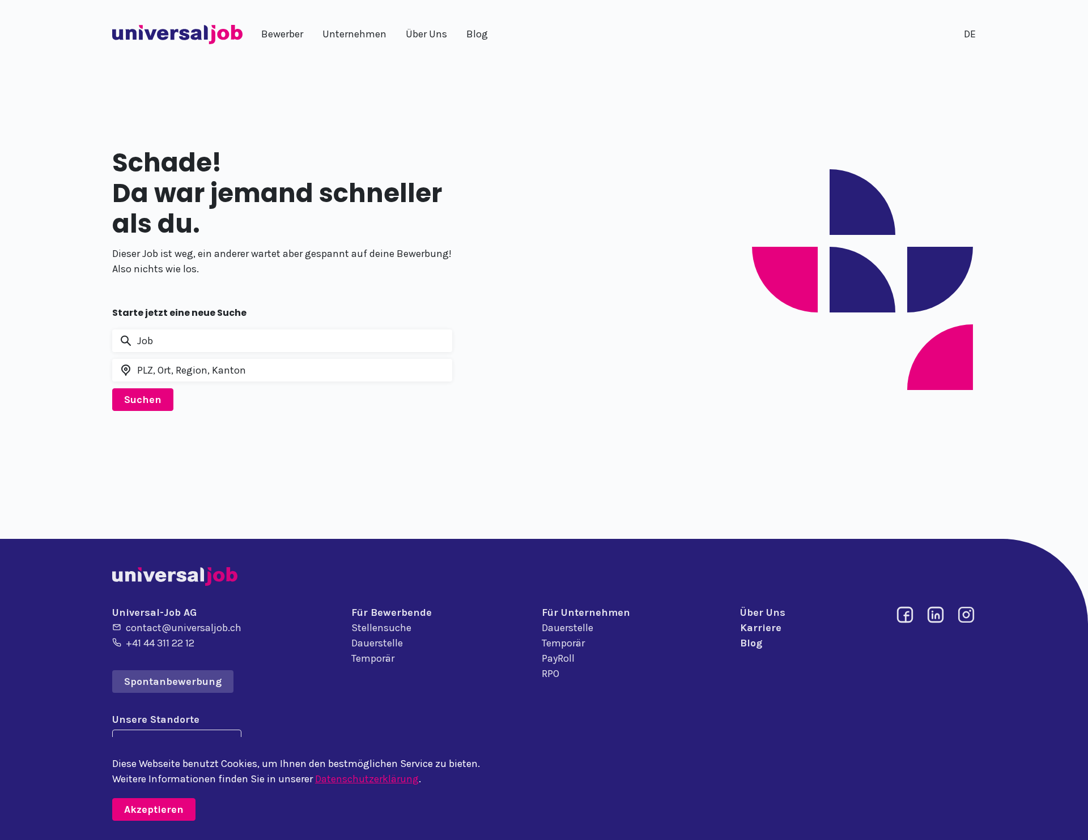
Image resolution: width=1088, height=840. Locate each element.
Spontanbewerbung (173, 681)
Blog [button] (477, 34)
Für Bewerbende (391, 612)
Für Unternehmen (586, 612)
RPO (550, 673)
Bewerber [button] (282, 34)
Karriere (760, 628)
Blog (751, 643)
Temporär (372, 658)
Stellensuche (381, 628)
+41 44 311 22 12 (160, 643)
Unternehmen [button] (354, 34)
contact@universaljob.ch (183, 628)
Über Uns (762, 612)
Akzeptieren (154, 809)
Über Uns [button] (426, 34)
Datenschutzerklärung (367, 779)
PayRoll (558, 658)
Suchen (143, 399)
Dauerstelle (377, 643)
